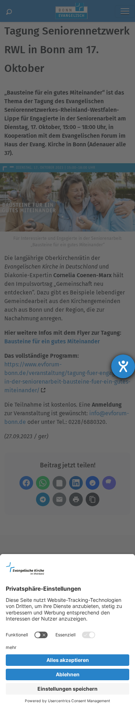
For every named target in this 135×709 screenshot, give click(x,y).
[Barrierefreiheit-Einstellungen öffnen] (123, 366)
